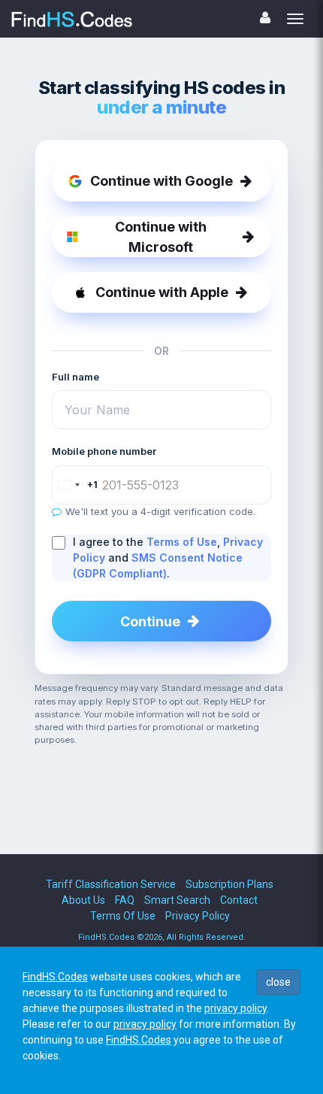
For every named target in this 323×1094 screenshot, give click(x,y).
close (278, 982)
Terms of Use (181, 541)
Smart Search (177, 900)
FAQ (124, 900)
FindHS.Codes (55, 977)
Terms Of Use (122, 916)
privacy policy (235, 1008)
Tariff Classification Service (111, 884)
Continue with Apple (161, 292)
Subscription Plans (229, 884)
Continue (150, 621)
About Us (83, 900)
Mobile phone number (104, 451)
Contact (239, 900)
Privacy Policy (197, 916)
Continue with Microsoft (161, 237)
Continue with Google (161, 181)
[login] (265, 17)
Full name (75, 377)
